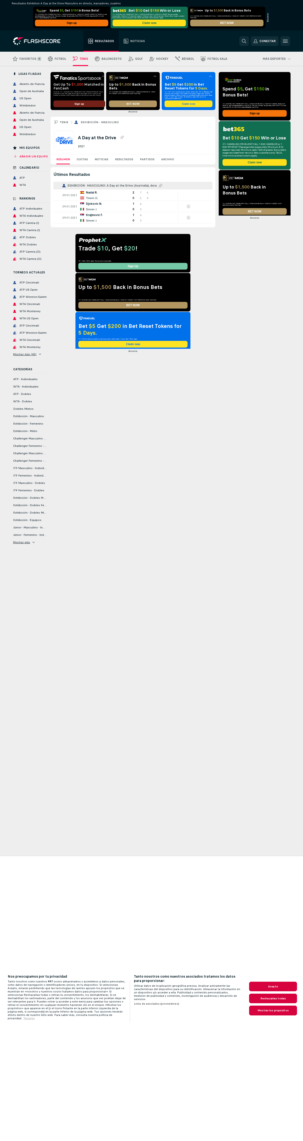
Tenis (64, 122)
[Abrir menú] (285, 41)
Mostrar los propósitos (273, 1010)
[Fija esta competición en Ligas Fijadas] (122, 137)
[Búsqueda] (244, 41)
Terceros (29, 1018)
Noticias (101, 159)
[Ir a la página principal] (40, 41)
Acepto (273, 986)
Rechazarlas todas (273, 998)
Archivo (167, 159)
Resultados (124, 159)
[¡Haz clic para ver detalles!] (132, 195)
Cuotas (82, 159)
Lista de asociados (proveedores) (156, 1003)
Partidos (147, 159)
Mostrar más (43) (25, 354)
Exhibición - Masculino (100, 122)
